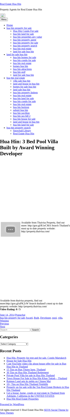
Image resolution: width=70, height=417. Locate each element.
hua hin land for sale (23, 34)
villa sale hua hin (21, 80)
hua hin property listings (25, 92)
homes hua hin (20, 66)
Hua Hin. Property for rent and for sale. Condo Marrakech (36, 357)
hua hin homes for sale (24, 57)
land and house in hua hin (26, 83)
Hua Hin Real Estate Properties (23, 398)
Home (10, 25)
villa (60, 317)
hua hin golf (19, 72)
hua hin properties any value (27, 36)
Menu (4, 19)
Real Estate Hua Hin (23, 133)
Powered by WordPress (12, 404)
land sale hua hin (21, 89)
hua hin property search (25, 45)
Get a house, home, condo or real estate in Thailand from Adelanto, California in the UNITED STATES (36, 394)
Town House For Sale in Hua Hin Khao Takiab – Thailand (37, 378)
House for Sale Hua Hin (19, 360)
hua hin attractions (22, 69)
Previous (4, 323)
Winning (4, 320)
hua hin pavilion (21, 113)
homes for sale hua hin (24, 86)
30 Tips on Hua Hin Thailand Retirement (28, 372)
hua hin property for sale (19, 28)
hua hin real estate (22, 48)
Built (36, 317)
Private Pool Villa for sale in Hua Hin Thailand (31, 375)
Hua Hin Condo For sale (25, 31)
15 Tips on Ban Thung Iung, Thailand (26, 369)
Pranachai (20, 314)
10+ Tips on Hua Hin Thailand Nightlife (27, 384)
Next (2, 326)
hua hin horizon (21, 107)
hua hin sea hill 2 (21, 116)
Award (29, 317)
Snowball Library (22, 130)
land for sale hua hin (23, 51)
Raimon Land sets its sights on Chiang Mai (29, 381)
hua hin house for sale (24, 119)
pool (54, 317)
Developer (45, 317)
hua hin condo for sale (24, 60)
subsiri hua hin (20, 110)
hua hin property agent (24, 39)
